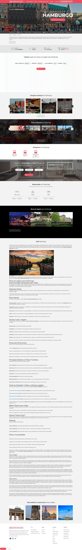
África (53, 529)
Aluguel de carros (66, 538)
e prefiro (60, 63)
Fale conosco (44, 533)
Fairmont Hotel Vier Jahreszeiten (15, 390)
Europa (10, 34)
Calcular (41, 68)
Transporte (70, 32)
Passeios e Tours (37, 32)
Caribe (54, 538)
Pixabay (12, 275)
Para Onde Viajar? (29, 1)
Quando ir (53, 32)
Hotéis (36, 1)
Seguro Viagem (66, 536)
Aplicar (8, 548)
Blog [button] (56, 1)
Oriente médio (55, 543)
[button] (27, 63)
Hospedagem (66, 533)
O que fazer (28, 32)
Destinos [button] (51, 1)
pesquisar (29, 174)
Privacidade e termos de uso (35, 533)
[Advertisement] (41, 81)
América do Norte (55, 531)
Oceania (54, 541)
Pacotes (46, 32)
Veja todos (41, 116)
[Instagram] (13, 538)
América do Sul (55, 534)
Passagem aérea (66, 529)
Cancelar (3, 548)
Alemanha (14, 34)
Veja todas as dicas (14, 230)
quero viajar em (19, 63)
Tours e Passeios (66, 534)
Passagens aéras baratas (35, 531)
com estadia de (49, 63)
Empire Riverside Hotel (13, 393)
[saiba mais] (23, 100)
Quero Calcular (58, 19)
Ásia (53, 536)
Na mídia (43, 529)
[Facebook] (10, 538)
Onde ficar (21, 32)
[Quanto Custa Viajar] (16, 2)
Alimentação (61, 32)
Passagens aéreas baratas (43, 1)
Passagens (13, 32)
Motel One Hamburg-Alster (14, 399)
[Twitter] (15, 538)
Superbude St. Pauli (13, 396)
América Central (55, 533)
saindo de (34, 63)
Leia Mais (12, 42)
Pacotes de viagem (67, 531)
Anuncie (43, 531)
